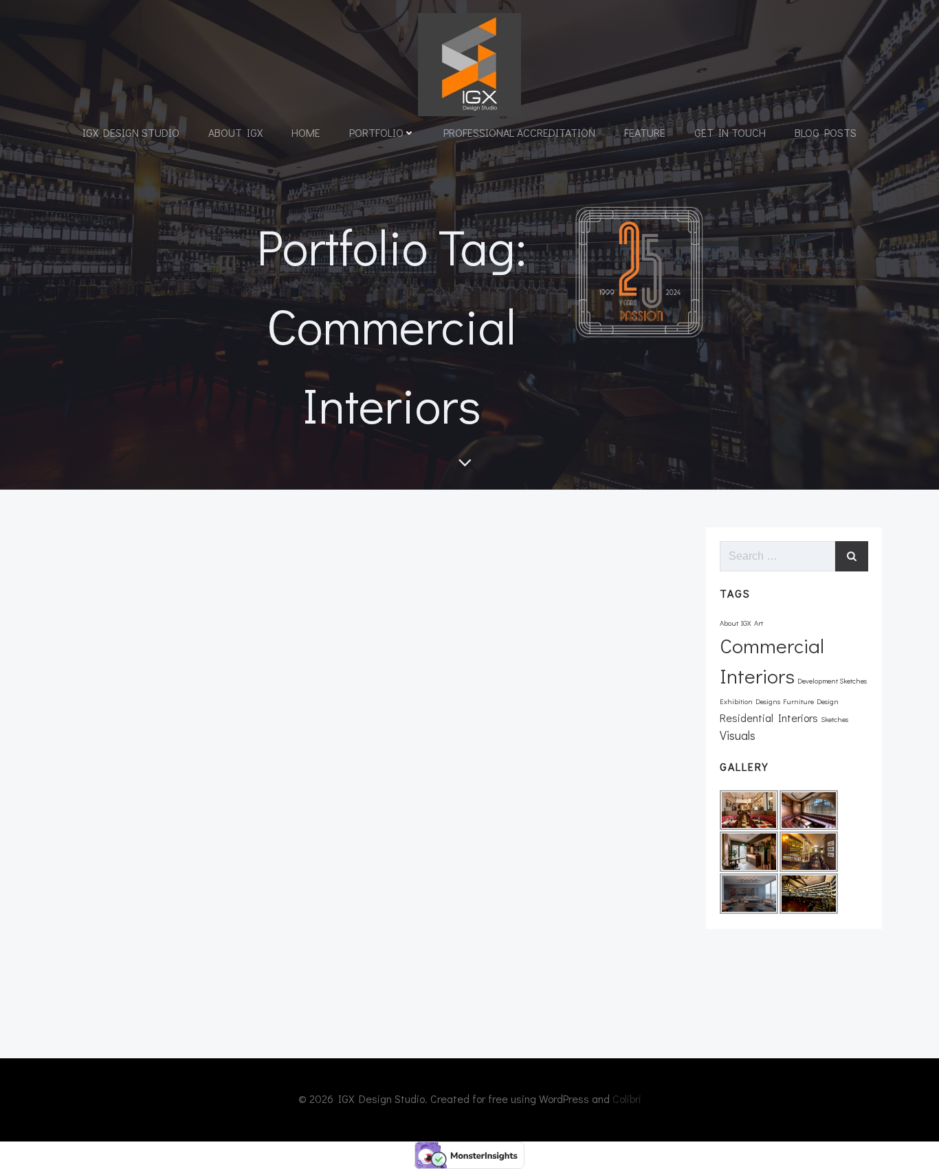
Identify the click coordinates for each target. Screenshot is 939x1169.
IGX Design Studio (130, 132)
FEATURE (644, 132)
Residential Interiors (769, 717)
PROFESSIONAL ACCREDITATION (519, 132)
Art (758, 623)
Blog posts (826, 132)
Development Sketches (832, 681)
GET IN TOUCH (730, 132)
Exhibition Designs (750, 701)
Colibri (626, 1098)
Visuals (737, 735)
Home (305, 132)
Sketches (834, 719)
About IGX (235, 132)
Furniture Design (811, 701)
